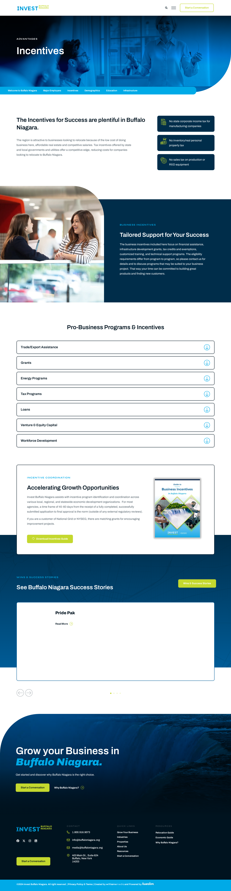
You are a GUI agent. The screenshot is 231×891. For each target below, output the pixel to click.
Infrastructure (130, 90)
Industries (122, 837)
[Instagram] (29, 840)
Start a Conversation (128, 856)
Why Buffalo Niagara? (167, 842)
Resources (122, 851)
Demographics (92, 90)
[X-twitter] (23, 840)
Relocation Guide (165, 832)
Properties (122, 841)
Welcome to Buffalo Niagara (22, 90)
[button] (166, 7)
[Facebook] (17, 840)
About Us (122, 846)
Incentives (72, 90)
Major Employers (52, 90)
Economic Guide (164, 837)
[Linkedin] (35, 840)
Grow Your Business (127, 832)
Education (111, 90)
